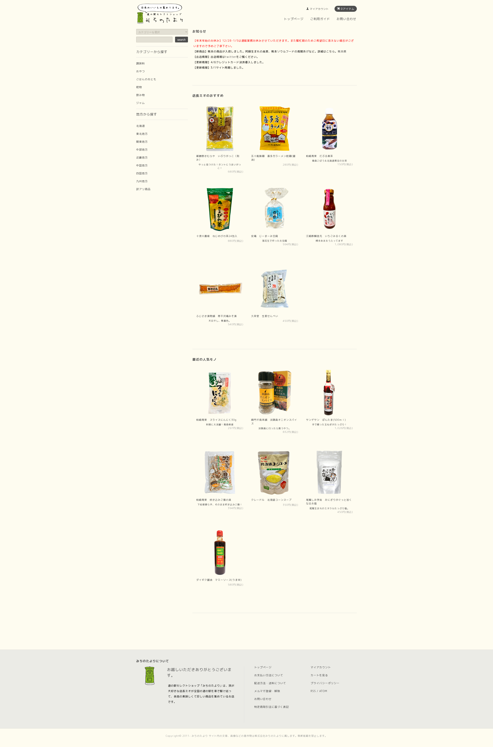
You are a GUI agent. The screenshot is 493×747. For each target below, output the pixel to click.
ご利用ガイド (320, 19)
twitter (230, 57)
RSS (313, 691)
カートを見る (319, 675)
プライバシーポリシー (325, 683)
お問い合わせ (346, 19)
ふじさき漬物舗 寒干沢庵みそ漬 (216, 316)
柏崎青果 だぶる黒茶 (319, 156)
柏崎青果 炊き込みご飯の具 (213, 500)
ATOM (323, 691)
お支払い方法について (268, 675)
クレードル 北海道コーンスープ (271, 500)
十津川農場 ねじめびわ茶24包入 (216, 236)
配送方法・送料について (270, 683)
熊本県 (342, 51)
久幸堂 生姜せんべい (264, 316)
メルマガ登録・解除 (267, 691)
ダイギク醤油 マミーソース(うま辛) (219, 580)
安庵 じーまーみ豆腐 (264, 236)
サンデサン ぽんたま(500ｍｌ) (326, 420)
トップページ (294, 19)
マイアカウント (319, 9)
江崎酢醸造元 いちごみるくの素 (326, 236)
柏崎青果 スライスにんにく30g (216, 420)
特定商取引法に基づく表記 (271, 707)
